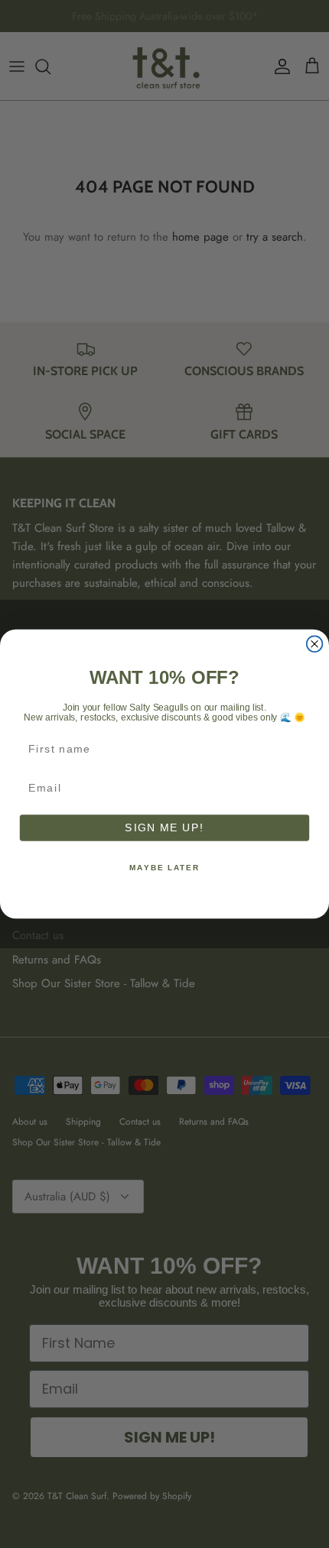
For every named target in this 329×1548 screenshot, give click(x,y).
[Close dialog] (315, 644)
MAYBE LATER (164, 867)
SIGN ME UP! (164, 828)
